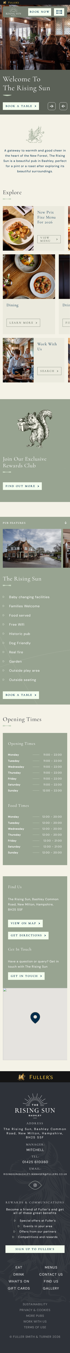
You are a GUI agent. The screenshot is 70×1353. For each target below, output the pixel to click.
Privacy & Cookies (35, 1310)
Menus (51, 1267)
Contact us (51, 1274)
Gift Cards (19, 1288)
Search (47, 371)
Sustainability (35, 1304)
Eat (18, 1267)
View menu (45, 239)
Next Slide (63, 106)
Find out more (20, 486)
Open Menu (59, 12)
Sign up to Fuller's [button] (35, 1249)
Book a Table (19, 106)
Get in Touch (24, 976)
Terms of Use (35, 1327)
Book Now (40, 11)
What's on (19, 1281)
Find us (51, 1281)
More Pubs (35, 1316)
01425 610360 (35, 1162)
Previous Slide (52, 106)
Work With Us (35, 1321)
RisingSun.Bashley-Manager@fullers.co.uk (35, 1174)
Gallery (51, 1288)
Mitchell (35, 1150)
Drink (18, 1274)
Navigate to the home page (15, 12)
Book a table (19, 695)
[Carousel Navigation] (57, 106)
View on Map (23, 923)
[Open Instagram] (35, 1185)
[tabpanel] (35, 610)
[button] (35, 1018)
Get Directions (26, 935)
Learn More (21, 322)
